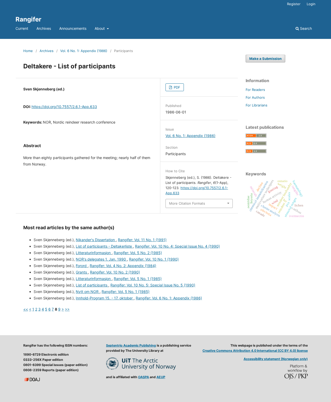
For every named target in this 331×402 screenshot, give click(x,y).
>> (67, 309)
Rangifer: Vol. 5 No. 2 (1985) (138, 252)
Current (22, 28)
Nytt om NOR (88, 291)
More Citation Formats (187, 203)
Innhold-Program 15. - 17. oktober (105, 298)
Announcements (72, 28)
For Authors (255, 97)
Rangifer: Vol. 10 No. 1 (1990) (154, 259)
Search (305, 28)
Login (311, 4)
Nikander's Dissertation (96, 240)
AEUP (160, 377)
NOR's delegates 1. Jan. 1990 (101, 259)
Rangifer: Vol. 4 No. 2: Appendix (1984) (123, 265)
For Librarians (256, 105)
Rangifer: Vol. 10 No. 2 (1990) (115, 272)
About (100, 28)
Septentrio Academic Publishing (131, 345)
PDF (176, 87)
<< (25, 309)
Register (293, 4)
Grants (82, 272)
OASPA (143, 377)
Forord (82, 265)
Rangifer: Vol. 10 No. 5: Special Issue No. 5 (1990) (152, 285)
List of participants (92, 285)
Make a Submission (265, 58)
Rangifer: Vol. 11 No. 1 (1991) (142, 240)
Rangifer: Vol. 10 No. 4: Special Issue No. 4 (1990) (177, 246)
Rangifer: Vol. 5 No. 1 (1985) (138, 278)
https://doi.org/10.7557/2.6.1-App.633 (64, 106)
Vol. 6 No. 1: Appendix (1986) (83, 51)
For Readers (255, 90)
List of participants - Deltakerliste (104, 246)
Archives (43, 28)
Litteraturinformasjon (94, 252)
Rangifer (28, 19)
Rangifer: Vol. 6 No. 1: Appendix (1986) (169, 298)
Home (28, 51)
